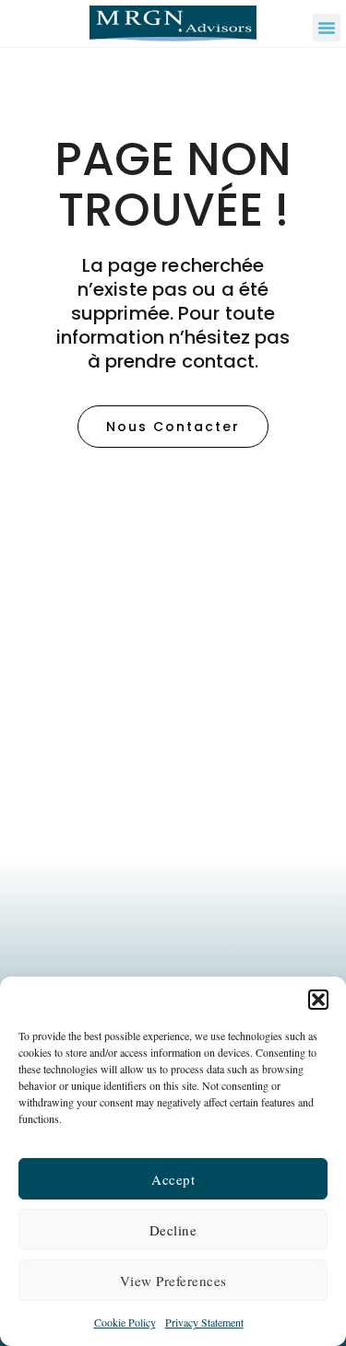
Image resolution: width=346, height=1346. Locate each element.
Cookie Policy (125, 1322)
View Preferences (173, 1280)
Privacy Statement (204, 1322)
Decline (173, 1230)
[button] (318, 999)
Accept (173, 1179)
